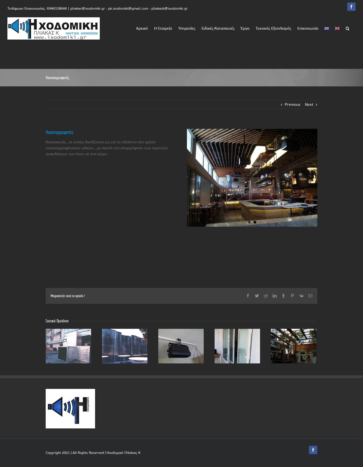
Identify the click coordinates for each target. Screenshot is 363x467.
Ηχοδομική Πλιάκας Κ (124, 453)
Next (309, 104)
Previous (292, 104)
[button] (347, 28)
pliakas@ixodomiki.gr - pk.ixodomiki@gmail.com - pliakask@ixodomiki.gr (129, 8)
